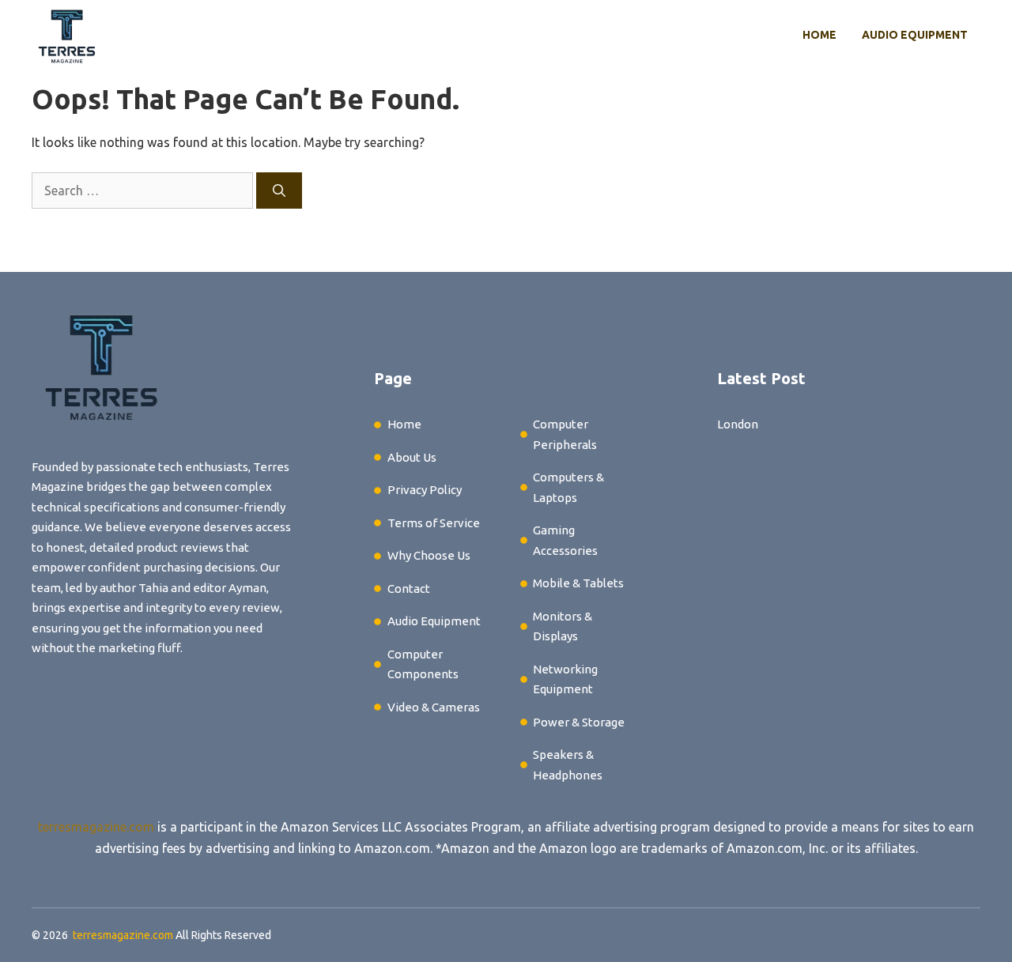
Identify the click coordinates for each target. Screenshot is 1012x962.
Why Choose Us (428, 555)
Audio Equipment (915, 34)
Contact (408, 588)
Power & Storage (579, 722)
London (737, 424)
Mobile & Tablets (578, 583)
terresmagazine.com (96, 827)
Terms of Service (433, 523)
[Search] (279, 190)
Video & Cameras (433, 707)
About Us (411, 457)
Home (819, 34)
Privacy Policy (424, 489)
